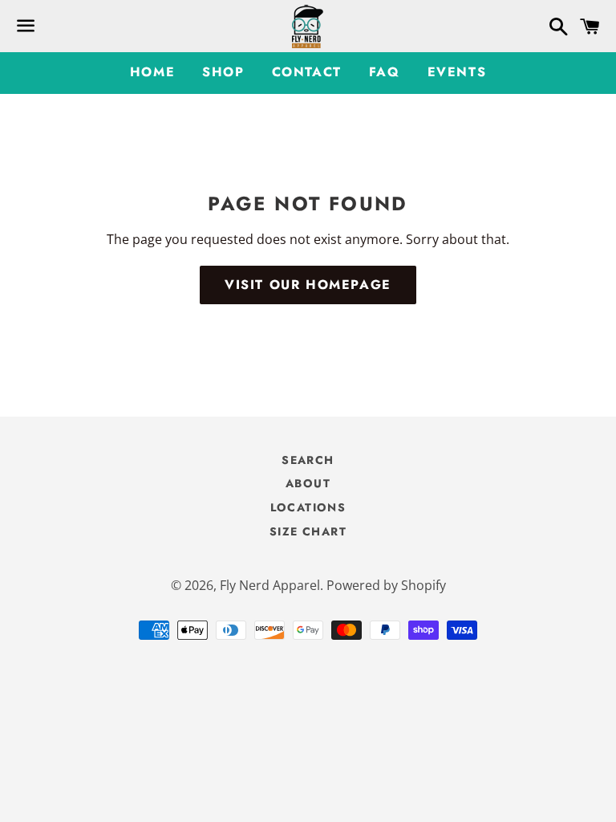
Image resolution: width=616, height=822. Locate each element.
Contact (307, 72)
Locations (308, 507)
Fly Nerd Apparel (270, 585)
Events (457, 72)
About (308, 483)
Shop (223, 72)
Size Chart (308, 531)
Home (152, 72)
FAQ (384, 72)
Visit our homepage (308, 284)
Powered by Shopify (386, 585)
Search (308, 460)
